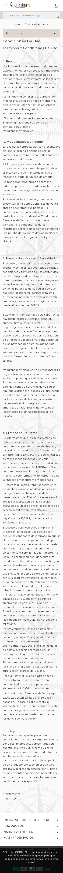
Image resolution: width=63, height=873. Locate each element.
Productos (14, 33)
